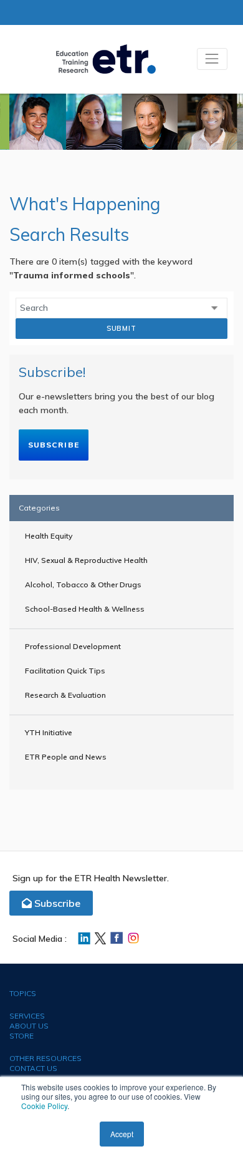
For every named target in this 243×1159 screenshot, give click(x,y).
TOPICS (22, 993)
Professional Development (73, 646)
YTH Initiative (48, 732)
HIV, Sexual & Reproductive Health (86, 560)
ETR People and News (66, 756)
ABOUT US (29, 1025)
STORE (21, 1035)
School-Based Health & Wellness (85, 609)
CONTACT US (33, 1068)
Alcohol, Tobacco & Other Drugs (83, 584)
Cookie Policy (44, 1105)
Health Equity (48, 535)
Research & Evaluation (65, 695)
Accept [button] (121, 1133)
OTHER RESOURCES (45, 1058)
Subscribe (53, 444)
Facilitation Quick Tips (65, 670)
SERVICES (27, 1015)
